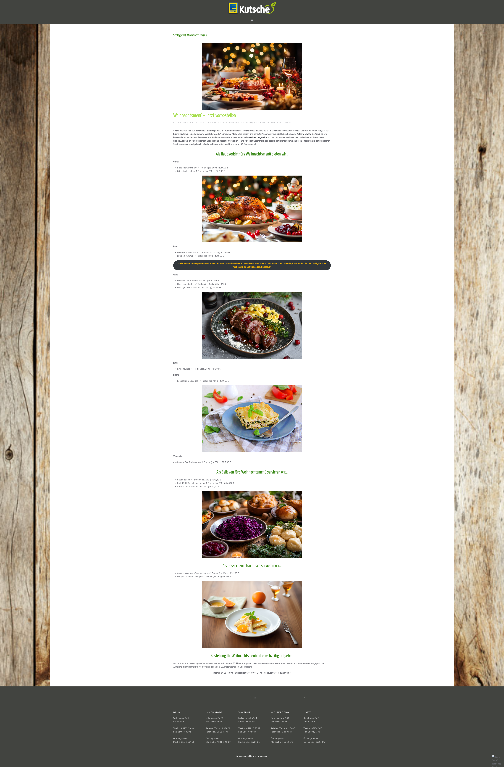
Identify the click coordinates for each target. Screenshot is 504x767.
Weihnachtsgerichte (258, 137)
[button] (252, 19)
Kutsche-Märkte (304, 134)
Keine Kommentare (281, 123)
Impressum (263, 756)
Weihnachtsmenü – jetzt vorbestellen (204, 115)
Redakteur (198, 123)
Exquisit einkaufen (259, 123)
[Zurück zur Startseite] (252, 8)
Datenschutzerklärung (246, 756)
